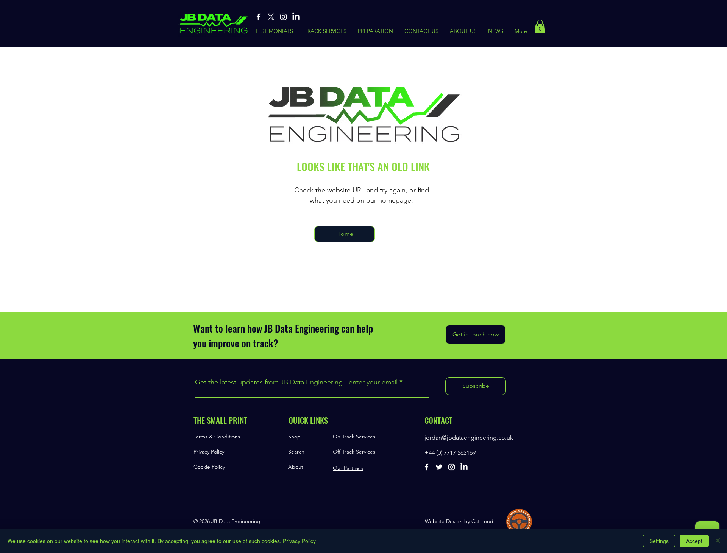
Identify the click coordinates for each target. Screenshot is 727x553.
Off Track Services (354, 451)
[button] (540, 26)
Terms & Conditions (216, 436)
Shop (294, 436)
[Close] (717, 541)
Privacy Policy (208, 451)
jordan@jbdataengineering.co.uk (468, 437)
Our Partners (348, 468)
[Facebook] (258, 16)
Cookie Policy (209, 466)
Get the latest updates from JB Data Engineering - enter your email (296, 382)
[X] (271, 16)
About (295, 466)
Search (296, 451)
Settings (659, 541)
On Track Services (354, 436)
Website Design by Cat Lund (459, 521)
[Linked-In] (296, 16)
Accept (694, 541)
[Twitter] (439, 467)
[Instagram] (283, 16)
